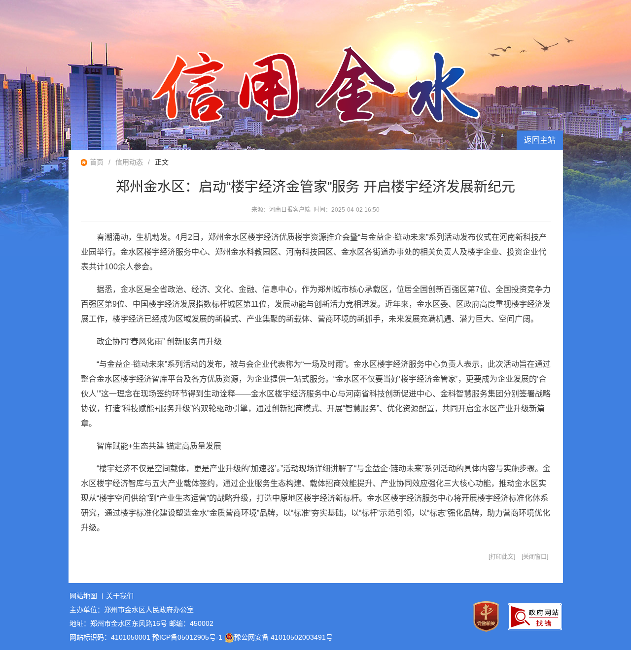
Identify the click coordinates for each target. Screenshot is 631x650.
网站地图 (83, 596)
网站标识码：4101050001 (110, 637)
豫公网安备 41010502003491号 (283, 637)
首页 (97, 162)
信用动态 (129, 162)
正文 (162, 162)
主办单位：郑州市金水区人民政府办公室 (132, 610)
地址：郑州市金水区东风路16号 (118, 623)
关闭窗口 (535, 556)
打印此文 (502, 556)
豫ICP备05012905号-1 (187, 637)
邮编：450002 (191, 623)
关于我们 (120, 596)
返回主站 (540, 140)
